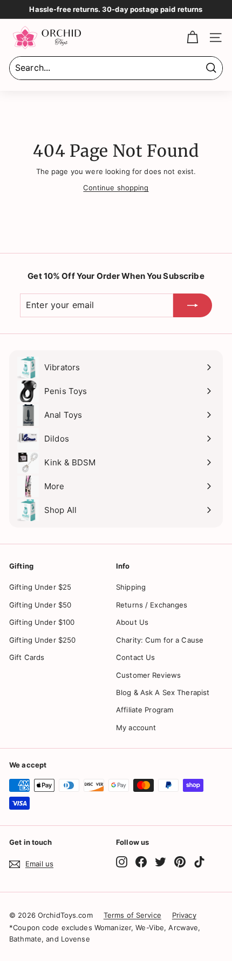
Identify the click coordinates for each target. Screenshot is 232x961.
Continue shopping (115, 187)
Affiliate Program (144, 709)
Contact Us (135, 657)
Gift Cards (26, 657)
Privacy (184, 915)
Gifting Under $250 (42, 640)
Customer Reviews (148, 675)
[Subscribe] (192, 305)
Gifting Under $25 (40, 587)
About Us (132, 622)
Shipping (131, 587)
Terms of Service (132, 915)
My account (136, 727)
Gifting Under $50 (40, 604)
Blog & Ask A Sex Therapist (162, 692)
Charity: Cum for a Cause (159, 640)
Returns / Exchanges (151, 604)
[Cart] (192, 38)
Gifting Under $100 (41, 622)
